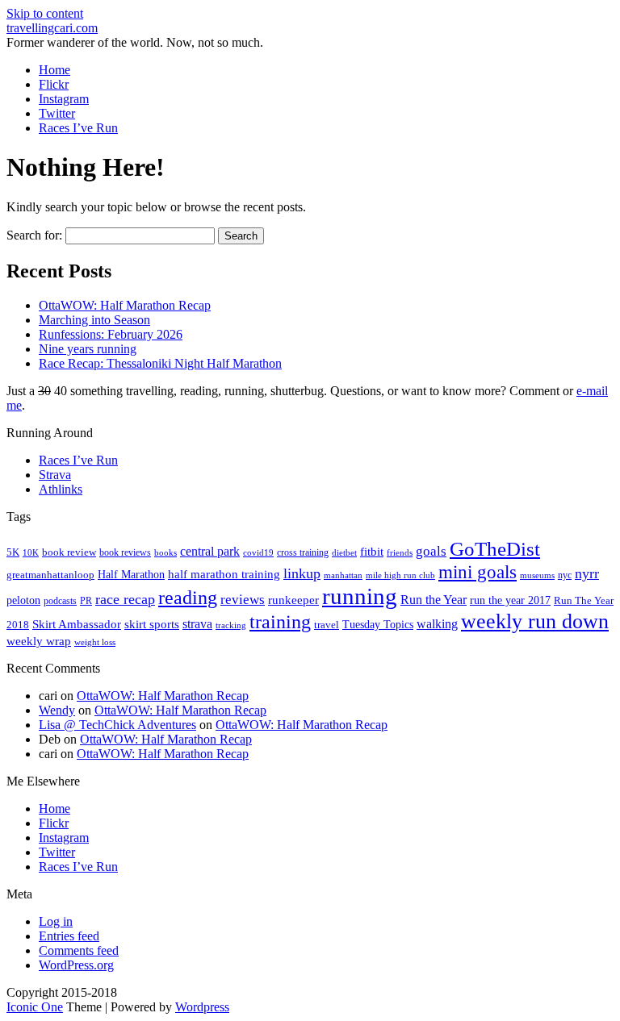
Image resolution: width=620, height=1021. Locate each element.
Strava (55, 474)
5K (12, 552)
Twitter (57, 113)
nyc (565, 575)
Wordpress (202, 1007)
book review (69, 552)
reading (187, 597)
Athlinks (60, 489)
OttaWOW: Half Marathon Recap (125, 305)
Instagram (64, 99)
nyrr (587, 573)
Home (54, 70)
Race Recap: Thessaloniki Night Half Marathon (160, 363)
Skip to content (44, 13)
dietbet (344, 552)
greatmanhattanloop (50, 575)
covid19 (258, 552)
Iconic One (34, 1007)
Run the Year (433, 599)
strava (197, 624)
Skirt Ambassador (76, 624)
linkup (301, 573)
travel (326, 625)
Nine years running (87, 349)
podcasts (60, 600)
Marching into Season (94, 320)
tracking (231, 625)
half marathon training (224, 574)
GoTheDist (495, 549)
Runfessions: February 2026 (110, 334)
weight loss (94, 642)
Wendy (57, 710)
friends (400, 552)
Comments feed (79, 950)
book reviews (125, 552)
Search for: (34, 235)
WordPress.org (76, 965)
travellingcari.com (52, 28)
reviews (242, 599)
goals (431, 551)
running (359, 596)
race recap (125, 599)
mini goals (477, 571)
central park (210, 551)
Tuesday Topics (377, 625)
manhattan (343, 575)
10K (31, 552)
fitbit (371, 551)
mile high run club (400, 575)
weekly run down (535, 621)
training (280, 621)
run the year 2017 (510, 600)
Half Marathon (131, 574)
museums (537, 575)
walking (437, 624)
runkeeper (293, 599)
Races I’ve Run (78, 128)
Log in (56, 921)
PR (86, 600)
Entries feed (69, 936)
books (165, 552)
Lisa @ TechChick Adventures (117, 724)
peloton (23, 600)
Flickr (54, 84)
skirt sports (151, 624)
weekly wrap (38, 641)
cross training (303, 552)
